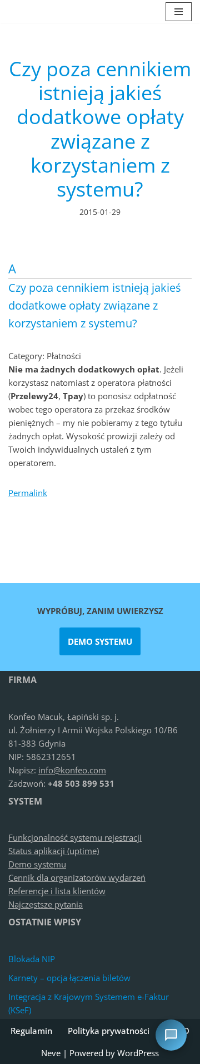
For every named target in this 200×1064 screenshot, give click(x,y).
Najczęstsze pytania (45, 904)
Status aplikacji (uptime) (53, 850)
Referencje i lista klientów (57, 890)
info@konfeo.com (72, 770)
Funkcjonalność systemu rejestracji (75, 837)
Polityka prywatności (108, 1030)
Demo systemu (100, 641)
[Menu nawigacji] (179, 11)
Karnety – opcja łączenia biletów (69, 977)
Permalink (27, 492)
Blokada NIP (31, 958)
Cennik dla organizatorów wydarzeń (77, 877)
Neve (51, 1052)
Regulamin (31, 1030)
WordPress (138, 1052)
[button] (100, 292)
